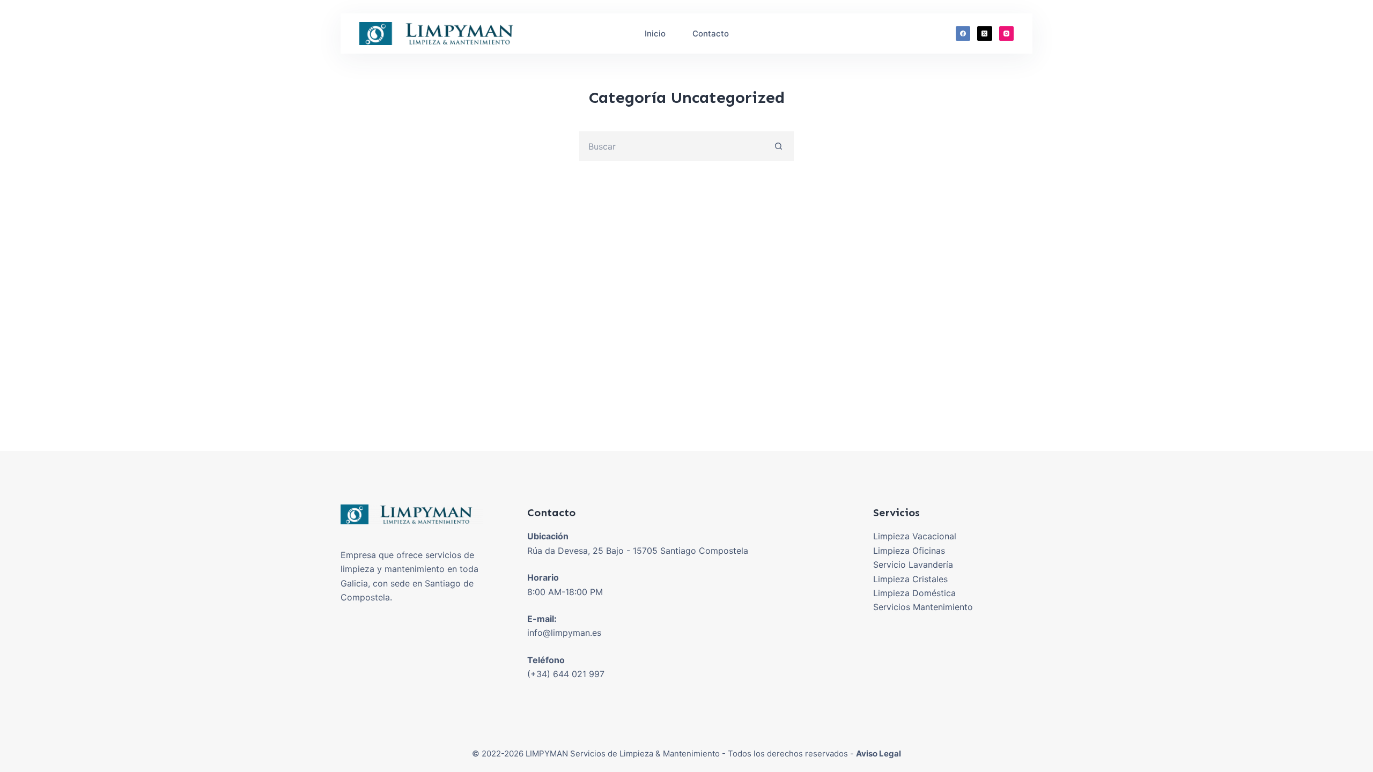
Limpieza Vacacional (914, 536)
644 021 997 (578, 674)
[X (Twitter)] (984, 33)
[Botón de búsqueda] (779, 146)
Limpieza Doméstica (914, 593)
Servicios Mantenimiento (923, 607)
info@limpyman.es (564, 632)
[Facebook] (963, 33)
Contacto (710, 33)
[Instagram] (1006, 33)
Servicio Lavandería (913, 564)
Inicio (655, 33)
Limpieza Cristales (910, 579)
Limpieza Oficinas (909, 550)
